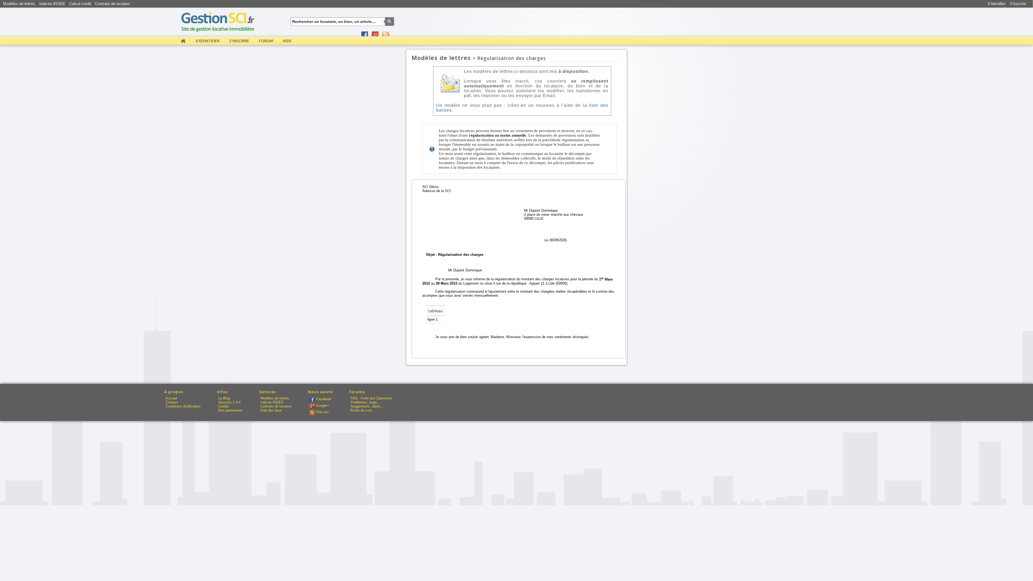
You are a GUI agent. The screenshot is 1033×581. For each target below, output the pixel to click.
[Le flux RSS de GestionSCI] (385, 34)
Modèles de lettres (19, 3)
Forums (357, 391)
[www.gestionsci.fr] (219, 33)
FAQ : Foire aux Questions (371, 398)
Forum (266, 40)
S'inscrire (1018, 3)
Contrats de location (112, 3)
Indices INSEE (52, 3)
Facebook (323, 399)
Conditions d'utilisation (183, 406)
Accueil (171, 398)
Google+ (322, 405)
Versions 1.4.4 (229, 402)
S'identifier (997, 3)
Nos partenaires (230, 410)
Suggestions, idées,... (368, 406)
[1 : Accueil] (183, 41)
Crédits (223, 406)
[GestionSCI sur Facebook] (364, 34)
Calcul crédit (80, 3)
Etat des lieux (271, 410)
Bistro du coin (361, 410)
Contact (172, 402)
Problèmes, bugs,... (366, 402)
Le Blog (224, 398)
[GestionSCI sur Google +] (375, 34)
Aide (287, 40)
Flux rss (322, 412)
